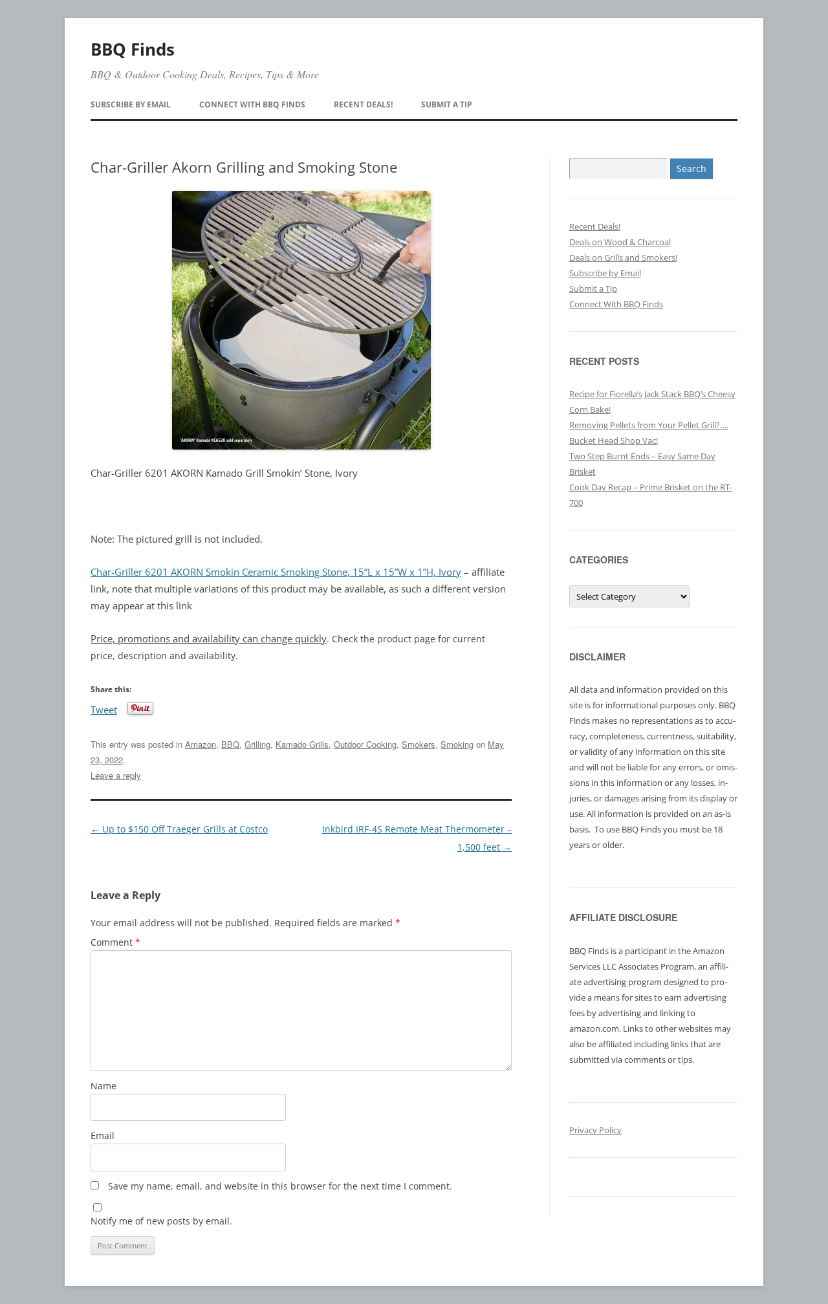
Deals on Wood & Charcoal (620, 242)
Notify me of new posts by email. (161, 1221)
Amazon (200, 744)
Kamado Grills (302, 744)
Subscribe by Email (131, 104)
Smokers (418, 744)
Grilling (257, 744)
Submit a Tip (446, 104)
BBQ (230, 744)
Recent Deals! (363, 104)
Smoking (457, 744)
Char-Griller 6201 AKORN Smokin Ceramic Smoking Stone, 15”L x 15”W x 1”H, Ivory (276, 572)
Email (102, 1135)
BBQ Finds (133, 49)
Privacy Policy (595, 1130)
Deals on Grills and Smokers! (623, 257)
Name (103, 1086)
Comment (115, 942)
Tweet (104, 708)
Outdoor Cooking (365, 744)
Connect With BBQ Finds (252, 104)
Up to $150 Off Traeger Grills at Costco (179, 829)
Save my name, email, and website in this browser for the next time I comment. (280, 1186)
